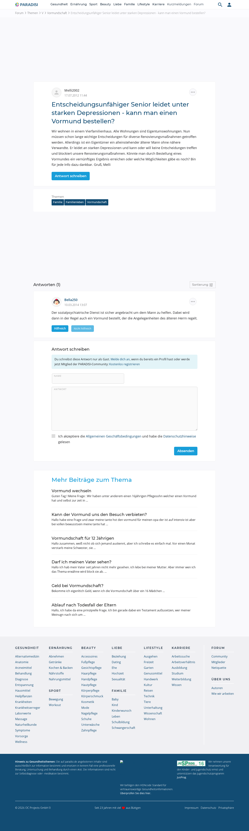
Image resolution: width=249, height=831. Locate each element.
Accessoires (89, 656)
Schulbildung (121, 722)
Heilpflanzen (23, 696)
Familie (129, 4)
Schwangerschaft (123, 728)
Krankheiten (23, 702)
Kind (115, 705)
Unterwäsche (90, 725)
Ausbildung (179, 668)
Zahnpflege (89, 730)
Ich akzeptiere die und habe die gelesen (127, 439)
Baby (115, 699)
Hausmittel (22, 691)
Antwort (60, 389)
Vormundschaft (57, 13)
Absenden (185, 451)
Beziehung (119, 656)
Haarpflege (88, 673)
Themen (32, 13)
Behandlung (23, 673)
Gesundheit (59, 4)
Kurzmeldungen (179, 4)
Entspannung (24, 685)
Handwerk (151, 679)
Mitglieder (218, 662)
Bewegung (56, 699)
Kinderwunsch (121, 711)
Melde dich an (120, 359)
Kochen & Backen (61, 668)
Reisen (148, 691)
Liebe (117, 4)
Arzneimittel (23, 668)
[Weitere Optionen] (192, 92)
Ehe (114, 668)
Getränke (55, 662)
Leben (116, 716)
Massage (21, 719)
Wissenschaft (153, 713)
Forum (199, 4)
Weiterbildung (181, 679)
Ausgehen (150, 656)
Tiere (147, 702)
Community (219, 656)
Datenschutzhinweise (179, 436)
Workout (55, 705)
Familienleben (75, 202)
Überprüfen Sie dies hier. (135, 793)
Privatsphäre (226, 807)
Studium (177, 673)
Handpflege (89, 679)
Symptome (22, 730)
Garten (148, 668)
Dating (116, 662)
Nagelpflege (89, 713)
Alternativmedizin (27, 656)
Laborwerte (23, 713)
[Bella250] (58, 301)
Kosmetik (87, 702)
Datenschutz (208, 807)
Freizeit (149, 662)
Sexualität (118, 679)
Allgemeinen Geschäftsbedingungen (113, 436)
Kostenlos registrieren (124, 364)
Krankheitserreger (27, 708)
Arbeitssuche (181, 656)
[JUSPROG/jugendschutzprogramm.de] (191, 763)
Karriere (158, 4)
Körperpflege (90, 691)
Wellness (21, 742)
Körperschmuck (92, 696)
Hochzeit (118, 673)
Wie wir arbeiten (222, 694)
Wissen (177, 685)
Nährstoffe (56, 673)
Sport (93, 4)
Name (57, 375)
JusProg (181, 777)
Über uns (220, 679)
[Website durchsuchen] (220, 4)
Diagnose (21, 679)
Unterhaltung (153, 708)
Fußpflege (88, 662)
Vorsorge (21, 736)
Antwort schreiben (70, 176)
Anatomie (21, 662)
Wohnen (149, 719)
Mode (85, 708)
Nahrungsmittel (60, 679)
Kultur (148, 685)
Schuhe (86, 719)
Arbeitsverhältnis (183, 662)
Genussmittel (153, 673)
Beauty (105, 4)
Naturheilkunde (26, 725)
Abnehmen (56, 656)
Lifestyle (143, 4)
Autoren (217, 688)
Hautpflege (88, 685)
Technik (149, 696)
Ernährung (78, 4)
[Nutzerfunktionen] (229, 4)
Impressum (192, 807)
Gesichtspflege (91, 668)
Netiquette (218, 668)
